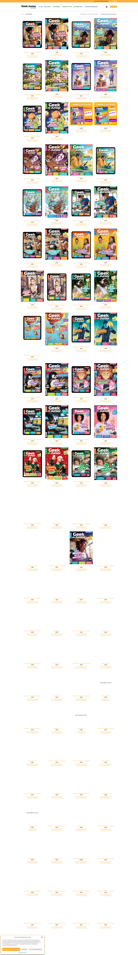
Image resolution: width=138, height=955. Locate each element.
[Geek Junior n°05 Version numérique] (105, 925)
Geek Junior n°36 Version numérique (105, 766)
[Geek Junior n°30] (81, 860)
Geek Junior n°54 (106, 397)
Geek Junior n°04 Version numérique (81, 938)
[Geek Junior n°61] (56, 244)
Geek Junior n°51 (57, 481)
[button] (42, 937)
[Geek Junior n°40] (105, 669)
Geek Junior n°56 (106, 347)
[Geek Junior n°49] (56, 505)
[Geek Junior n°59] (32, 286)
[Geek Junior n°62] (105, 202)
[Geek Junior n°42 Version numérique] (81, 632)
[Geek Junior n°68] (56, 75)
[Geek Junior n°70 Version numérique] (32, 34)
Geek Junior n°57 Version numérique (32, 355)
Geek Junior (47, 6)
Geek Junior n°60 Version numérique (81, 262)
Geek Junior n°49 (57, 523)
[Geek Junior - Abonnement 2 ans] (81, 893)
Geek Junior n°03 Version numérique (56, 938)
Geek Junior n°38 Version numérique (81, 734)
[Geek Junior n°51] (56, 463)
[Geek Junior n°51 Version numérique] (32, 463)
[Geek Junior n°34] (105, 795)
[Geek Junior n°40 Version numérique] (81, 674)
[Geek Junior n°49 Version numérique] (32, 505)
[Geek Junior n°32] (105, 828)
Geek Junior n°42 (106, 650)
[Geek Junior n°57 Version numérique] (32, 333)
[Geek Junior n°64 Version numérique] (105, 160)
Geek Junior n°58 (106, 303)
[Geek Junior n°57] (56, 329)
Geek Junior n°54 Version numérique (81, 397)
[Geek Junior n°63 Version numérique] (32, 202)
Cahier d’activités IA (81, 127)
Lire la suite (81, 770)
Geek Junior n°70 (57, 50)
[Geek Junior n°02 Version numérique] (32, 925)
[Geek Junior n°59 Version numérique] (56, 287)
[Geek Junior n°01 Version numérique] (105, 893)
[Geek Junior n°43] (56, 632)
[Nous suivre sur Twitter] (113, 1)
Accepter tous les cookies (11, 949)
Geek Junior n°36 (81, 766)
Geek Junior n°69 (106, 50)
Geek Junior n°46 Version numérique (105, 565)
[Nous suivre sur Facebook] (109, 1)
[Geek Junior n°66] (56, 117)
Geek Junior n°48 (106, 523)
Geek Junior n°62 (106, 219)
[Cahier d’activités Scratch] (105, 113)
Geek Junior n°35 (32, 808)
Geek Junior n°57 (57, 347)
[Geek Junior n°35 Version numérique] (56, 795)
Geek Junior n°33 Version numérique (32, 841)
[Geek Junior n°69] (105, 33)
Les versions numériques (91, 6)
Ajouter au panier (32, 56)
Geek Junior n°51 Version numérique (32, 481)
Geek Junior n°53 (57, 439)
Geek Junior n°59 (32, 303)
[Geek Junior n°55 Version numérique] (32, 379)
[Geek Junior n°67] (105, 75)
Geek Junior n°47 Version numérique (56, 565)
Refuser (24, 949)
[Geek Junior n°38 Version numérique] (81, 716)
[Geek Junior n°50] (105, 463)
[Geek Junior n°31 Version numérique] (56, 860)
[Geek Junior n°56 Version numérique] (81, 329)
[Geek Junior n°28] (56, 893)
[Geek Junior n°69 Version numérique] (81, 34)
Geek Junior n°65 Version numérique (32, 178)
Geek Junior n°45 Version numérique (32, 607)
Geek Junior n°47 (32, 565)
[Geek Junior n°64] (81, 160)
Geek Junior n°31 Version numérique (56, 873)
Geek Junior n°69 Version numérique (81, 52)
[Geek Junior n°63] (56, 202)
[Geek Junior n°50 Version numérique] (81, 463)
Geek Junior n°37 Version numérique (32, 766)
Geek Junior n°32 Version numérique (81, 841)
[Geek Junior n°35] (32, 795)
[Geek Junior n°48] (105, 505)
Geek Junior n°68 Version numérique (32, 94)
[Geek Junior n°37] (56, 758)
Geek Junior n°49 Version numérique (32, 523)
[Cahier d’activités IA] (81, 113)
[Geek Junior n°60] (105, 244)
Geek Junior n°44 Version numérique (105, 607)
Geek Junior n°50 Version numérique (81, 481)
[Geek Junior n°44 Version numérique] (105, 590)
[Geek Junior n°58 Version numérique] (81, 287)
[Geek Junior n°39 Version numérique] (32, 716)
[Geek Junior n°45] (56, 590)
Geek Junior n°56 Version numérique (81, 347)
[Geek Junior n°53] (56, 421)
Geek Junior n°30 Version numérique (105, 873)
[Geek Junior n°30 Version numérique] (105, 860)
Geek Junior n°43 (57, 650)
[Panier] (106, 6)
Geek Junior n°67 (106, 93)
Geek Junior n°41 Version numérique (32, 692)
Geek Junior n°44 (81, 607)
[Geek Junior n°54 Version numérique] (81, 379)
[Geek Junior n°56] (105, 329)
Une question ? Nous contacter (101, 1)
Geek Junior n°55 (57, 397)
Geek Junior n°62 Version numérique (81, 220)
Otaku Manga (56, 6)
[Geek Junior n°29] (32, 893)
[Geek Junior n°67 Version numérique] (81, 76)
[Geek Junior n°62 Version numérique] (81, 202)
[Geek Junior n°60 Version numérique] (81, 245)
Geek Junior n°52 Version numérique (81, 439)
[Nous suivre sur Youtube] (116, 1)
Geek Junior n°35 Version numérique (56, 808)
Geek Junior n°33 (57, 841)
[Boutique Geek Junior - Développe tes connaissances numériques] (29, 6)
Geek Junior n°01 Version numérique (105, 906)
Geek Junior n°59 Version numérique (56, 305)
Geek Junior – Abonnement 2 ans (81, 906)
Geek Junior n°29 (32, 906)
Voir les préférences (35, 949)
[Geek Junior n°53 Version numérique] (32, 421)
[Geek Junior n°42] (105, 632)
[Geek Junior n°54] (105, 379)
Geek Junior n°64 (81, 177)
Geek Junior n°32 (106, 841)
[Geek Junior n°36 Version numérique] (105, 753)
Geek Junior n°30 (81, 873)
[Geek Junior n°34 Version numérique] (81, 795)
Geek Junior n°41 (57, 692)
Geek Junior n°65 (57, 177)
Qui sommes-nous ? (78, 6)
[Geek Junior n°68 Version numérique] (32, 76)
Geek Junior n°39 (57, 724)
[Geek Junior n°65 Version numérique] (32, 160)
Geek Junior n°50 (106, 481)
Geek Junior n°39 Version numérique (32, 734)
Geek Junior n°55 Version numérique (32, 397)
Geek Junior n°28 (57, 906)
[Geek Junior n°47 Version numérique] (56, 547)
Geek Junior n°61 (57, 261)
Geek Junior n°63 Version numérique (32, 220)
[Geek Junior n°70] (56, 33)
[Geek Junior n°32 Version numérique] (81, 828)
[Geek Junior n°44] (81, 590)
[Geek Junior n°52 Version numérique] (81, 421)
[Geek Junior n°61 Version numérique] (32, 245)
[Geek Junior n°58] (105, 286)
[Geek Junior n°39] (56, 711)
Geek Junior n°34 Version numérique (81, 808)
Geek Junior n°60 (106, 261)
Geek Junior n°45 (57, 607)
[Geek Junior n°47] (32, 547)
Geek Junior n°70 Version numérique (32, 52)
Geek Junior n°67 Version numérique (81, 94)
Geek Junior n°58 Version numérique (81, 305)
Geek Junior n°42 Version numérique (81, 650)
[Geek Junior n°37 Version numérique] (32, 753)
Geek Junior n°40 (106, 682)
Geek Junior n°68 (57, 93)
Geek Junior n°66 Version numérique (32, 136)
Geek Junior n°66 (57, 135)
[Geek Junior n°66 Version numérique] (32, 118)
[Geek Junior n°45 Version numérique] (32, 590)
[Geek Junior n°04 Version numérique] (81, 925)
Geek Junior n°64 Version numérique (105, 178)
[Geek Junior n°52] (105, 421)
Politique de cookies (22, 952)
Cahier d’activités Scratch (105, 127)
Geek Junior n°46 (81, 565)
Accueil (41, 6)
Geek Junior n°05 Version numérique (105, 938)
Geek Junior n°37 (57, 776)
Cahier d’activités (67, 6)
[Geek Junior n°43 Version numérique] (32, 632)
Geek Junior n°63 (57, 219)
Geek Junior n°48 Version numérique (81, 523)
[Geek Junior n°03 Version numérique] (56, 925)
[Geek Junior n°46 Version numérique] (105, 547)
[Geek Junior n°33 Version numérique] (32, 828)
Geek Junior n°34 (106, 808)
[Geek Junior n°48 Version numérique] (81, 505)
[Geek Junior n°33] (56, 828)
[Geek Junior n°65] (56, 160)
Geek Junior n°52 (106, 439)
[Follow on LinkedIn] (115, 1)
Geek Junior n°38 (106, 734)
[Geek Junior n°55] (56, 379)
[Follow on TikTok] (112, 1)
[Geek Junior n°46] (81, 547)
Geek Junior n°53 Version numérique (32, 439)
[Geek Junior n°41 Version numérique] (32, 674)
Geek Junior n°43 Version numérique (32, 650)
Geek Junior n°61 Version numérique (32, 262)
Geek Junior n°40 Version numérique (81, 692)
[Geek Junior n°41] (56, 674)
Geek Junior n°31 (32, 873)
